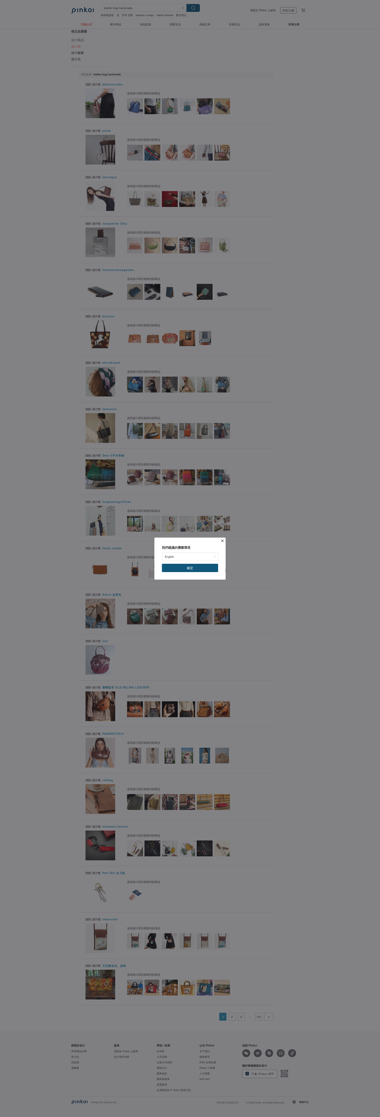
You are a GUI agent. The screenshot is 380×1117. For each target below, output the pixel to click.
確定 (190, 568)
